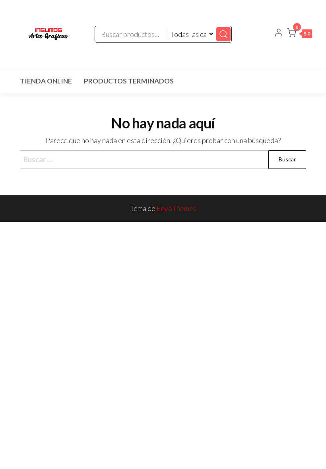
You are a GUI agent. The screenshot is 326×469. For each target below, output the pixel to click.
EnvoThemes (176, 208)
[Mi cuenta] (278, 33)
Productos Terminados (129, 81)
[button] (299, 34)
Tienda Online (46, 81)
